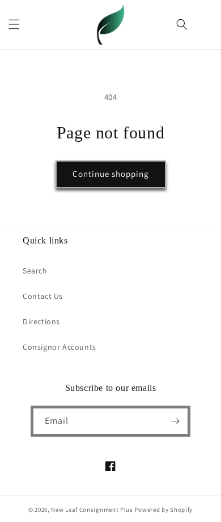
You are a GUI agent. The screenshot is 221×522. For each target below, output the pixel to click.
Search (35, 271)
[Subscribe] (175, 421)
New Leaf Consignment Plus (92, 510)
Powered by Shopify (164, 510)
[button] (14, 24)
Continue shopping (111, 173)
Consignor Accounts (59, 347)
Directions (41, 321)
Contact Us (43, 296)
